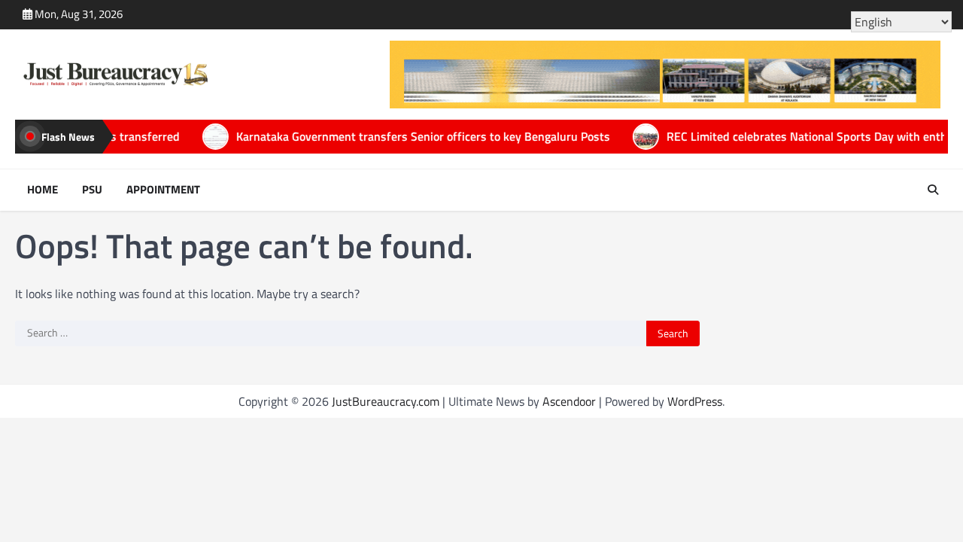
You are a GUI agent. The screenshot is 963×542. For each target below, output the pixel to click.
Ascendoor (569, 401)
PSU (92, 189)
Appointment (163, 189)
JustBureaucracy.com (385, 401)
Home (42, 189)
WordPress (694, 401)
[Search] (933, 189)
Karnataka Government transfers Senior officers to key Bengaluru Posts (385, 136)
